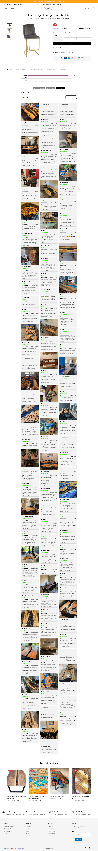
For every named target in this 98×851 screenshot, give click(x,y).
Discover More (59, 4)
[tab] (9, 69)
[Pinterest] (80, 848)
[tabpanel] (49, 414)
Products (37, 18)
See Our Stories (7, 828)
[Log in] (85, 8)
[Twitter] (93, 848)
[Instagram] (89, 848)
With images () (40, 88)
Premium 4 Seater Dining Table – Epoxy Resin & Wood (37, 797)
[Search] (89, 8)
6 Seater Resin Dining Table (57, 796)
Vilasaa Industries (45, 18)
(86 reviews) (88, 28)
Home (30, 18)
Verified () (51, 88)
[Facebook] (85, 848)
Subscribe (78, 839)
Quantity (55, 35)
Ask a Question (58, 47)
